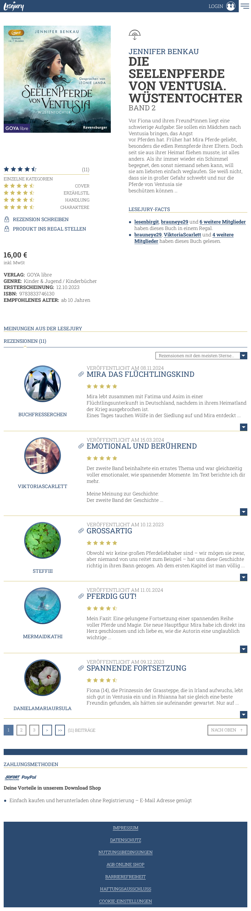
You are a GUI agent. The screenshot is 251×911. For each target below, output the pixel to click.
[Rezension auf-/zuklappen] (243, 427)
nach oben (223, 730)
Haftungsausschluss (125, 889)
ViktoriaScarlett (182, 234)
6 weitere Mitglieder (223, 221)
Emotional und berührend (142, 446)
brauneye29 (174, 221)
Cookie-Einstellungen (125, 901)
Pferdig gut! (112, 596)
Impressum (125, 828)
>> (60, 730)
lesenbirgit (146, 221)
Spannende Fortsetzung (136, 668)
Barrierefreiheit (125, 877)
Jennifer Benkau (164, 51)
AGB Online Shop (125, 864)
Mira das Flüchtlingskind (140, 374)
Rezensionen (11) (25, 341)
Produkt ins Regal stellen (49, 229)
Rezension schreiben (41, 219)
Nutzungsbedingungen (126, 852)
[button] (222, 6)
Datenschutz (125, 840)
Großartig (109, 530)
